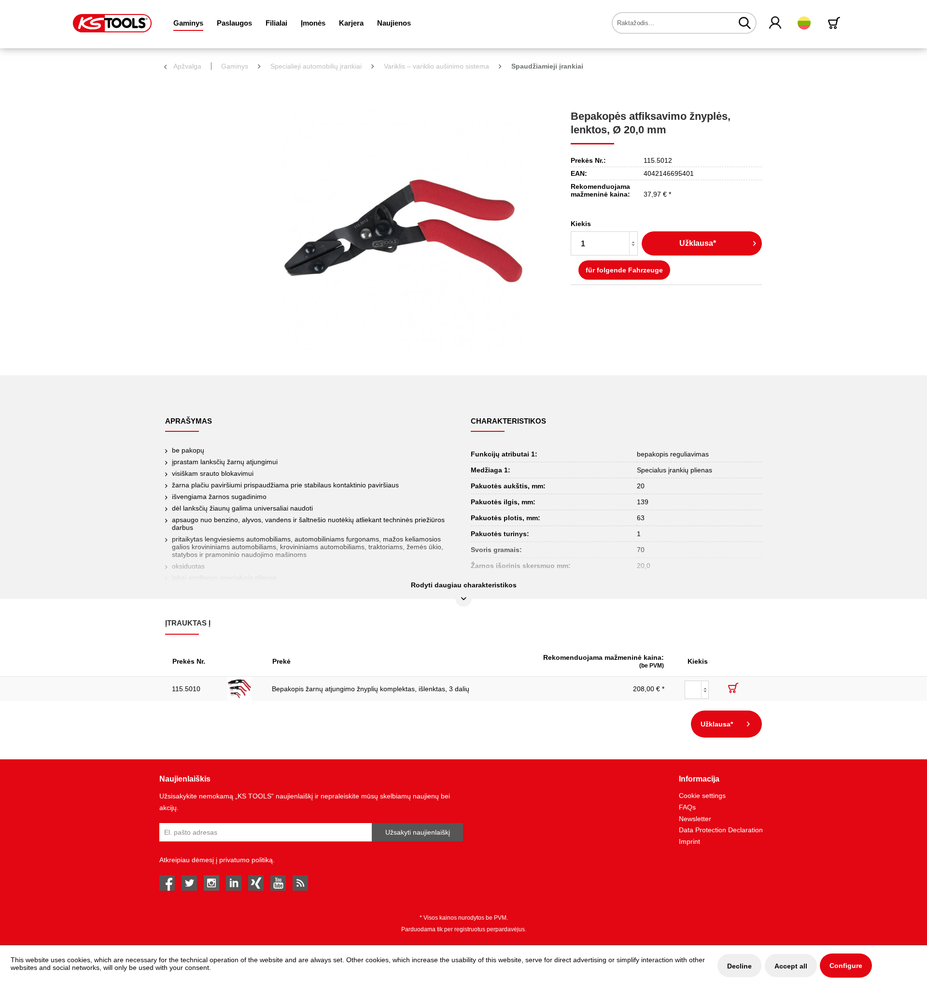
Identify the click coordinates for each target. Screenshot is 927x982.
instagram (211, 883)
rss (300, 883)
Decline (739, 966)
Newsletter (695, 819)
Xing (256, 883)
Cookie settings (702, 795)
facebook (167, 883)
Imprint (689, 841)
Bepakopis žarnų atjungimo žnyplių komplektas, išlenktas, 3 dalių (370, 689)
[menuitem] (188, 23)
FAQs (687, 807)
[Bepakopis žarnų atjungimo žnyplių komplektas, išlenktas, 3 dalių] (242, 689)
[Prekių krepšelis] (835, 23)
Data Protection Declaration (721, 830)
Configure (845, 965)
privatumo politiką (246, 860)
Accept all (790, 966)
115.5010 (186, 689)
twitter (189, 883)
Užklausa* (697, 243)
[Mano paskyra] (776, 23)
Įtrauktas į (188, 623)
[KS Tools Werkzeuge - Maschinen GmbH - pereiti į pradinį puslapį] (112, 23)
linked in (233, 883)
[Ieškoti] (745, 22)
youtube (278, 883)
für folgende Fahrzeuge (624, 270)
